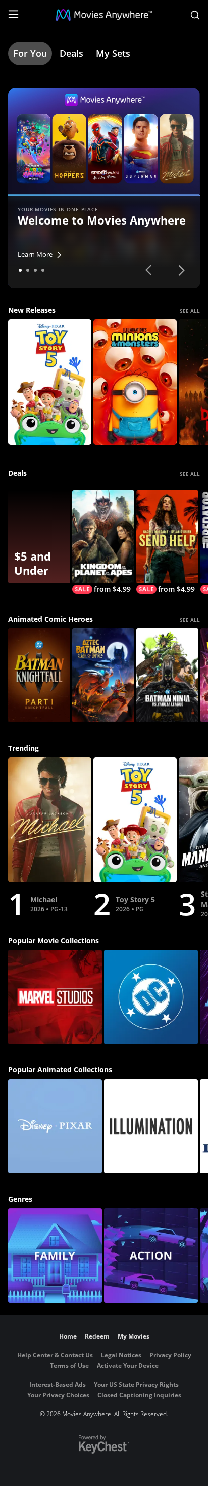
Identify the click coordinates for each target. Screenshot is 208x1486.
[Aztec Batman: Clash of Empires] (103, 675)
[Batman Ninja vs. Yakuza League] (167, 675)
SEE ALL (190, 310)
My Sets (113, 53)
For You (30, 53)
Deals (71, 53)
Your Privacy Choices (58, 1395)
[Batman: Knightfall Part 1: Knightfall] (39, 675)
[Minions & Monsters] (135, 382)
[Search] (195, 15)
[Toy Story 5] (49, 382)
